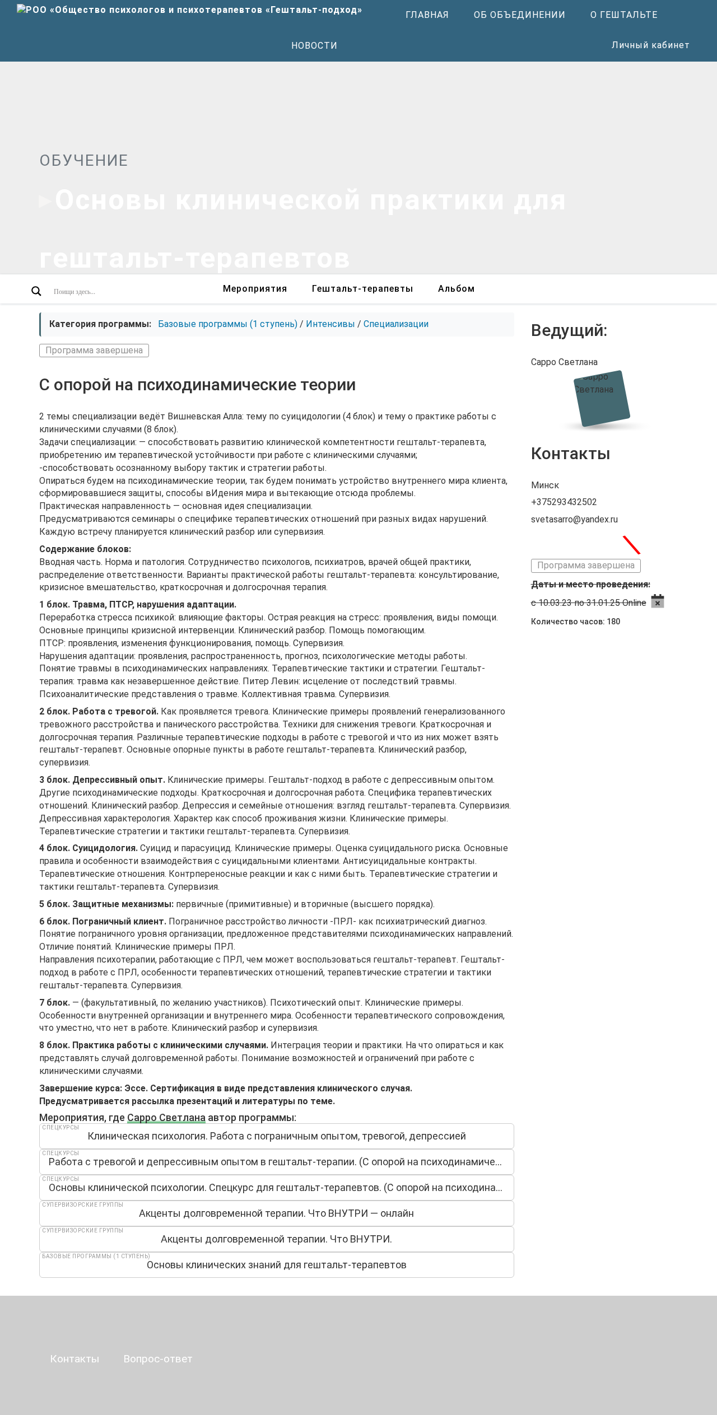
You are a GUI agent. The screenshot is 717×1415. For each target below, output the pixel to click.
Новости (314, 45)
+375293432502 (564, 502)
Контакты (74, 1358)
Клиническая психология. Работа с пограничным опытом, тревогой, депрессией (276, 1136)
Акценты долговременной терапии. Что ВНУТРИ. (276, 1239)
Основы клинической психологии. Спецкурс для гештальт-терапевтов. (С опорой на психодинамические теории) (281, 1187)
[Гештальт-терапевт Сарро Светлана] (604, 398)
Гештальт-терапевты (362, 288)
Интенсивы (330, 324)
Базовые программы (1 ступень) (227, 324)
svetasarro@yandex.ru (574, 519)
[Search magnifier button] (36, 291)
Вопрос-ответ (158, 1358)
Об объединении (520, 15)
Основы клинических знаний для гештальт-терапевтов (277, 1265)
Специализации (396, 324)
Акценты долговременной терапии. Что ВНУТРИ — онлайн (276, 1213)
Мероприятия (255, 288)
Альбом (456, 288)
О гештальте (624, 15)
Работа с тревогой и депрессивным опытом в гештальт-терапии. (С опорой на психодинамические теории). (281, 1162)
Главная (427, 15)
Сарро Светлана (166, 1117)
